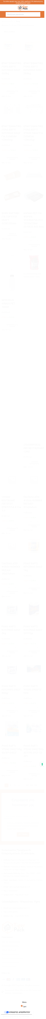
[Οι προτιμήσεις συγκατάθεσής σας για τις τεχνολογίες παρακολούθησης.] (42, 764)
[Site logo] (23, 7)
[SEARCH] (38, 14)
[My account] (43, 14)
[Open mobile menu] (3, 14)
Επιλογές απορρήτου (19, 1012)
